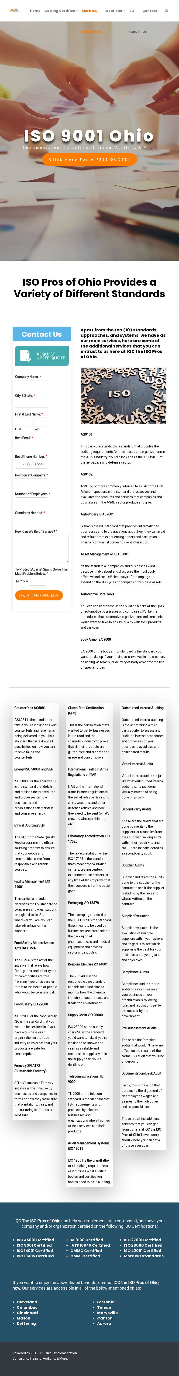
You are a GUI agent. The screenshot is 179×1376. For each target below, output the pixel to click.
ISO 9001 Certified (34, 1245)
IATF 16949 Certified (90, 1245)
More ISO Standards (144, 1256)
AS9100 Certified (86, 1240)
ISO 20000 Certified (143, 1245)
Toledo (104, 1307)
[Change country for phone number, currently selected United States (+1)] (20, 464)
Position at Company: (31, 475)
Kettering (26, 1323)
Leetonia (106, 1302)
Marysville (107, 1313)
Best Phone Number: (31, 457)
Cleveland (27, 1302)
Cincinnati (27, 1313)
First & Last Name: (29, 414)
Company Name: (28, 377)
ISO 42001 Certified (142, 1250)
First (18, 429)
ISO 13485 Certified (35, 1256)
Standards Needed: (30, 513)
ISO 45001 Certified (35, 1240)
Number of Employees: (33, 494)
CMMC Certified (86, 1250)
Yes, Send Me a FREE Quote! (39, 595)
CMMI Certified (85, 1256)
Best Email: (24, 438)
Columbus (27, 1307)
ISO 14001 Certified (35, 1250)
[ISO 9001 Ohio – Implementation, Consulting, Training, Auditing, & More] (14, 10)
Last (36, 429)
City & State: (25, 396)
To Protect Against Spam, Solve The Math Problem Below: (41, 571)
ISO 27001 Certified (142, 1240)
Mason (23, 1318)
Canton (105, 1318)
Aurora (104, 1323)
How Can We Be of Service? (36, 532)
